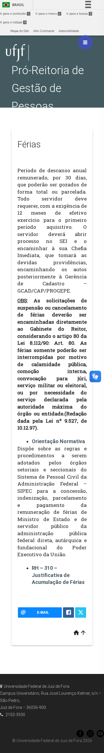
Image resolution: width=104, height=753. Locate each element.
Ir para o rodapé (13, 22)
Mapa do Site (19, 31)
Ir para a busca (78, 14)
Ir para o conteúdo (14, 14)
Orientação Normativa (58, 441)
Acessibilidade (69, 31)
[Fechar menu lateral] (85, 42)
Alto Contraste (43, 31)
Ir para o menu (48, 14)
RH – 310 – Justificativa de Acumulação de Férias (58, 575)
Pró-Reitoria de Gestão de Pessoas (48, 88)
